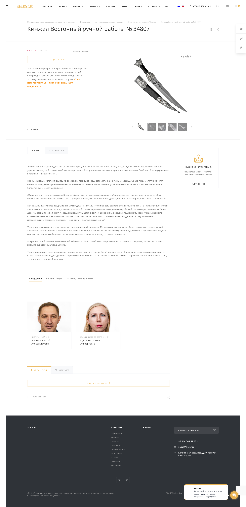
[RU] (179, 6)
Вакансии (115, 461)
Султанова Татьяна (81, 51)
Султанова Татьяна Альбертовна (91, 342)
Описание (35, 150)
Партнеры (115, 445)
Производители (118, 449)
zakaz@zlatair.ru (186, 446)
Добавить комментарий (98, 383)
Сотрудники (116, 453)
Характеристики (56, 150)
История (115, 437)
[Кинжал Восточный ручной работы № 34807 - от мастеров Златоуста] (162, 85)
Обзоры (146, 427)
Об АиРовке (116, 433)
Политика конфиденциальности (181, 493)
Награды (115, 441)
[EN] (183, 6)
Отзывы (114, 457)
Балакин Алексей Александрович (40, 342)
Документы (116, 465)
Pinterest (127, 480)
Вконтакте (119, 480)
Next (191, 127)
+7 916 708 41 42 (202, 6)
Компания (117, 427)
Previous (133, 127)
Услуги (31, 427)
